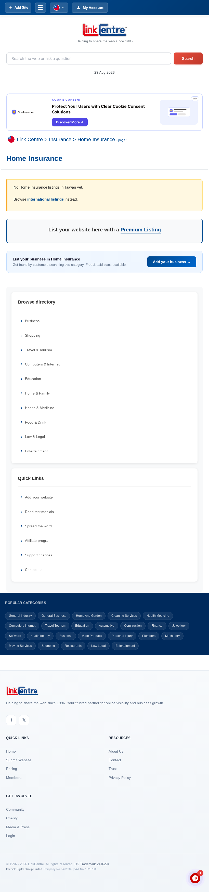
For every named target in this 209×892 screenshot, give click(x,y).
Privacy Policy (120, 778)
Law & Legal (35, 437)
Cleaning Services (124, 616)
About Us (116, 751)
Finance (157, 625)
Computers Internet (22, 625)
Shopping (32, 335)
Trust (113, 769)
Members (13, 778)
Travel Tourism (55, 625)
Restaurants (73, 646)
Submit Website (18, 760)
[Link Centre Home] (104, 30)
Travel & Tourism (38, 350)
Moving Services (20, 646)
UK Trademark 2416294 (91, 864)
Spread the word (38, 526)
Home (11, 751)
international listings (45, 199)
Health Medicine (158, 616)
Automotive (106, 625)
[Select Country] (12, 139)
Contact (115, 760)
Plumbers (148, 636)
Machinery (172, 636)
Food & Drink (35, 422)
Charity (12, 818)
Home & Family (37, 393)
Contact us (33, 570)
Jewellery (179, 625)
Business (32, 321)
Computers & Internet (42, 364)
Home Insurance (96, 139)
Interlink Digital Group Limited (24, 869)
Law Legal (98, 646)
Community (15, 809)
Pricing (11, 769)
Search (188, 58)
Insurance (60, 139)
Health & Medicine (39, 408)
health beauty (40, 636)
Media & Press (18, 827)
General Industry (20, 616)
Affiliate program (38, 541)
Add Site (21, 7)
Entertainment (36, 451)
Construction (133, 625)
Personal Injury (122, 636)
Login (10, 836)
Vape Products (92, 636)
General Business (54, 616)
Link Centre (30, 139)
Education (33, 379)
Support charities (38, 555)
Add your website (39, 497)
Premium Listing (141, 229)
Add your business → (172, 262)
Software (15, 636)
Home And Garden (89, 616)
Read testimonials (39, 512)
